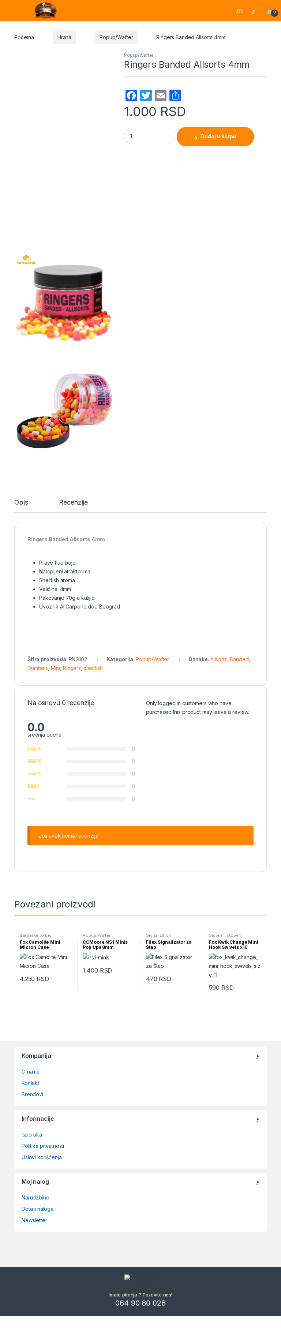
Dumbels (37, 668)
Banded (239, 659)
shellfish (93, 668)
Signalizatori (158, 935)
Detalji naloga (37, 1209)
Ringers (72, 668)
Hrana (64, 37)
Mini (55, 668)
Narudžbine (35, 1197)
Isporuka (32, 1134)
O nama (31, 1071)
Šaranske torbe (35, 935)
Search (241, 11)
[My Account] (256, 10)
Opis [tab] (21, 502)
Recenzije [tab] (73, 502)
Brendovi (32, 1094)
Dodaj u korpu (218, 136)
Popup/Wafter (116, 37)
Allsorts (218, 659)
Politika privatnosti (43, 1146)
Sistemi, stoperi (225, 935)
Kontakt (30, 1083)
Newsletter (34, 1220)
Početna (24, 37)
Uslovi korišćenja (42, 1157)
